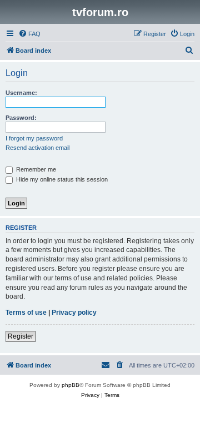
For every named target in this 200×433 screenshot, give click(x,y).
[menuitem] (29, 34)
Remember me (35, 169)
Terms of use (26, 312)
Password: (21, 117)
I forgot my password (34, 138)
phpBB (70, 385)
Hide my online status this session (61, 179)
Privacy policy (74, 312)
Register (20, 336)
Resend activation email (37, 147)
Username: (21, 92)
